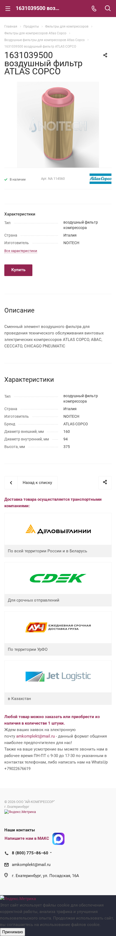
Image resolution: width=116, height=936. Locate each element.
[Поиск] (108, 9)
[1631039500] (58, 124)
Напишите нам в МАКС (27, 838)
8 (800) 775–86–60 (30, 853)
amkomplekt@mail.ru (35, 736)
